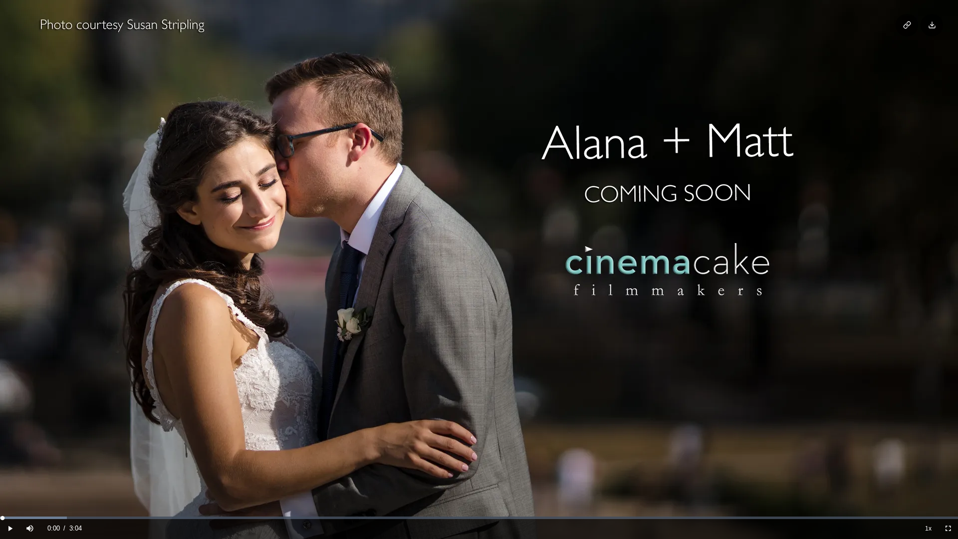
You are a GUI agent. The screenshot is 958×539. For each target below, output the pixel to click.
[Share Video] (907, 25)
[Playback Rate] (928, 529)
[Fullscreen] (948, 529)
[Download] (932, 25)
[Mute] (30, 529)
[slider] (479, 518)
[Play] (10, 529)
